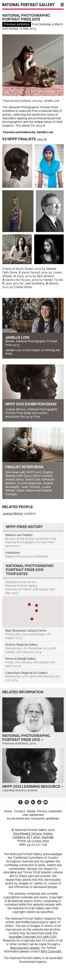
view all (42, 139)
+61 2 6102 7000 (38, 841)
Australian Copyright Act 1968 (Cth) (33, 937)
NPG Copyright (51, 951)
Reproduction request (25, 948)
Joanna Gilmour (12, 513)
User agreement (33, 815)
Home (8, 811)
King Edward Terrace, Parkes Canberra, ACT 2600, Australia (33, 835)
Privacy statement (49, 811)
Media (31, 811)
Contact (19, 811)
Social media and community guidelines (33, 818)
